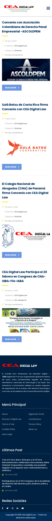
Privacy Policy (35, 424)
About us (33, 429)
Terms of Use (8, 424)
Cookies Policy (8, 429)
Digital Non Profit (36, 414)
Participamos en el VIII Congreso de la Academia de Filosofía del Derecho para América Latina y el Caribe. (26, 484)
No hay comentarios (14, 55)
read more (10, 87)
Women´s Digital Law (11, 419)
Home (5, 414)
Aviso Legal (7, 434)
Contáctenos (35, 419)
